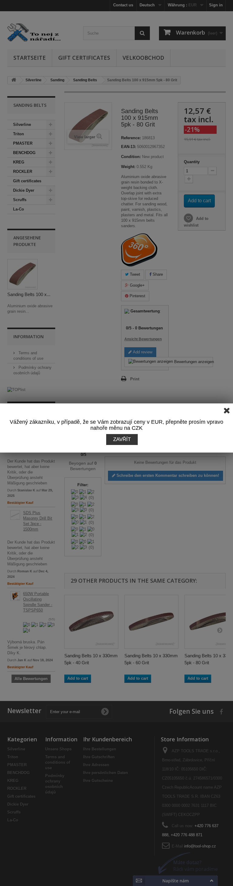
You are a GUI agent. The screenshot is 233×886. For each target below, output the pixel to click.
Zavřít (122, 439)
